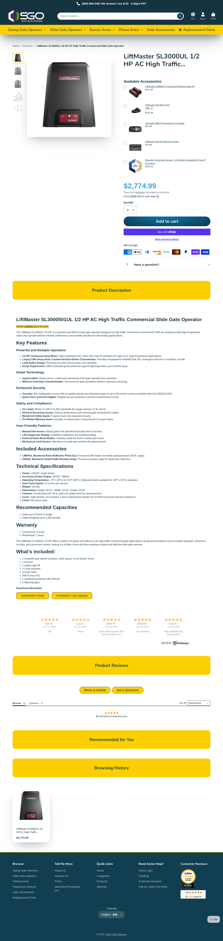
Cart (213, 16)
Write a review (95, 690)
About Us (60, 870)
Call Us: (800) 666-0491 (153, 886)
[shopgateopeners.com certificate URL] (174, 644)
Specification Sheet (32, 595)
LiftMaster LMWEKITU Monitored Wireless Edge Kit (169, 86)
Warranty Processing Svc (67, 888)
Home (16, 46)
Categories (103, 876)
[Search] (180, 16)
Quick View (135, 100)
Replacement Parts (24, 897)
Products (28, 46)
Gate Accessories (23, 892)
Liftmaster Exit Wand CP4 (157, 105)
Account (203, 16)
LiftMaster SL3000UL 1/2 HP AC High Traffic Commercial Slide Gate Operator (31, 814)
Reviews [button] (17, 703)
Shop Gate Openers (116, 934)
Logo (26, 16)
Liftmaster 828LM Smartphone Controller (164, 123)
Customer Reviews (150, 881)
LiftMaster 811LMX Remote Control (162, 141)
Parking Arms (21, 881)
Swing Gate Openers (25, 29)
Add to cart (167, 221)
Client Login (146, 870)
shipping (140, 192)
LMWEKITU (30, 326)
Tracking (144, 876)
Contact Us (61, 876)
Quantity (128, 202)
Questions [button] (34, 703)
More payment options (167, 239)
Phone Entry (129, 29)
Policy (58, 881)
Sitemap (102, 886)
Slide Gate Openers (66, 29)
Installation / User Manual (72, 595)
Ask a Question (128, 690)
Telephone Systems (24, 886)
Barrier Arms (100, 29)
